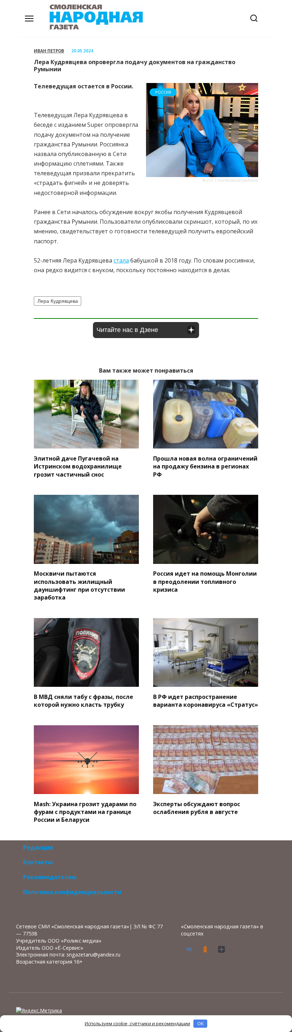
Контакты (38, 862)
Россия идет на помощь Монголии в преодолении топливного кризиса (205, 581)
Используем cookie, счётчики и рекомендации (137, 1023)
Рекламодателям (50, 877)
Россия (163, 92)
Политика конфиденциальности (72, 892)
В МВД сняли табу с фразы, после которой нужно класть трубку (83, 700)
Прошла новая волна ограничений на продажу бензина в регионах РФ (205, 466)
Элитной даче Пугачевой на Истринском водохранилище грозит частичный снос (78, 466)
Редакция (38, 847)
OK (200, 1023)
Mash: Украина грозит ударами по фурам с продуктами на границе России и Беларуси (85, 812)
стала (121, 260)
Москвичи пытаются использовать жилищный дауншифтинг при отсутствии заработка (79, 585)
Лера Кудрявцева (57, 301)
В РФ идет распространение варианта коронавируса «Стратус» (205, 700)
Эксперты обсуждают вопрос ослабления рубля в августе (196, 807)
